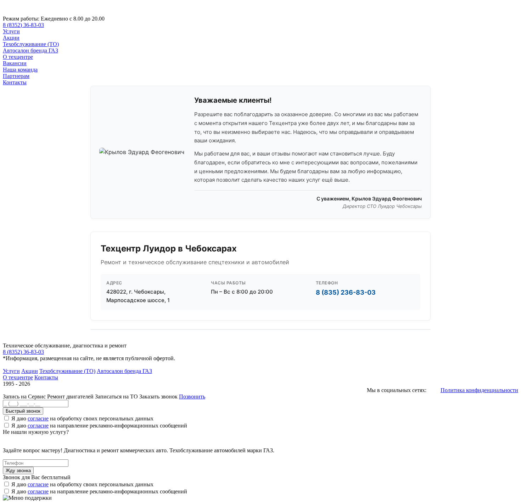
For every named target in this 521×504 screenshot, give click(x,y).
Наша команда (20, 70)
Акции (11, 38)
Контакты (15, 82)
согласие (38, 418)
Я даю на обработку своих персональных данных (82, 418)
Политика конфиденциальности (479, 390)
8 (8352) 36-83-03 (23, 25)
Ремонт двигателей (71, 396)
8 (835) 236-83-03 (346, 292)
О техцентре (18, 57)
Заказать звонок (158, 396)
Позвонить (192, 396)
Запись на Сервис (25, 396)
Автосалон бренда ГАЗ (30, 50)
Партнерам (16, 76)
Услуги (11, 31)
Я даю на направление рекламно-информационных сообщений (99, 426)
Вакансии (15, 63)
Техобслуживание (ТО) (31, 44)
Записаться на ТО (117, 396)
